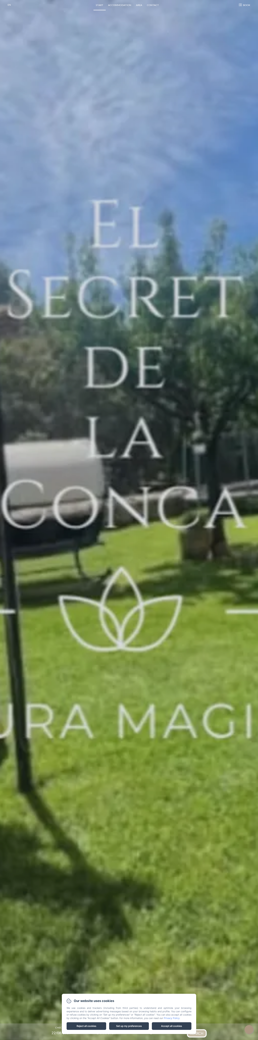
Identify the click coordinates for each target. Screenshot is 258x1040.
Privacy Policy (171, 1018)
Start (99, 5)
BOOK (246, 5)
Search (196, 1033)
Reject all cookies (86, 1025)
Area (139, 5)
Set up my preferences (129, 1025)
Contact (153, 5)
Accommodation (119, 5)
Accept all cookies (171, 1025)
